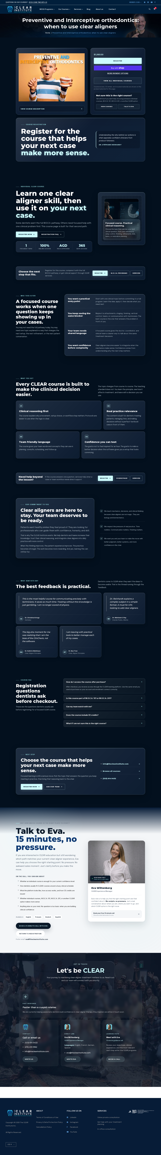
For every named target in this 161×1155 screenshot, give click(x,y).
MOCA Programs (46, 9)
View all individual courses (118, 81)
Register (99, 273)
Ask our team (52, 787)
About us (99, 9)
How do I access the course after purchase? (104, 682)
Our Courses (63, 9)
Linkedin (73, 1117)
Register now (25, 234)
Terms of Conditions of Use (47, 1117)
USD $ (9, 1144)
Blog (88, 9)
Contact (112, 9)
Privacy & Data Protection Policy (49, 1122)
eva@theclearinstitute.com (37, 939)
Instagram (74, 1122)
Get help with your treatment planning (109, 1123)
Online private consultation (108, 1117)
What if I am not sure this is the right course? (104, 723)
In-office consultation (106, 1129)
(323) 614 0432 (109, 778)
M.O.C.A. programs (119, 273)
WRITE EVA (71, 1059)
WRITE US (29, 1059)
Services (77, 9)
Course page (121, 478)
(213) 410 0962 (31, 1047)
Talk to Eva (129, 106)
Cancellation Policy (44, 1127)
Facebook (74, 1127)
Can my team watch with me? (104, 706)
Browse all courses (111, 771)
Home (47, 33)
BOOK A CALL (114, 1059)
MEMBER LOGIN (134, 2)
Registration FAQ (49, 234)
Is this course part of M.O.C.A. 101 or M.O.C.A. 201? (104, 698)
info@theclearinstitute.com (115, 764)
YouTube (73, 1132)
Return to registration (30, 934)
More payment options (117, 73)
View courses (106, 106)
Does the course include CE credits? (104, 714)
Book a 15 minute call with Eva (33, 926)
